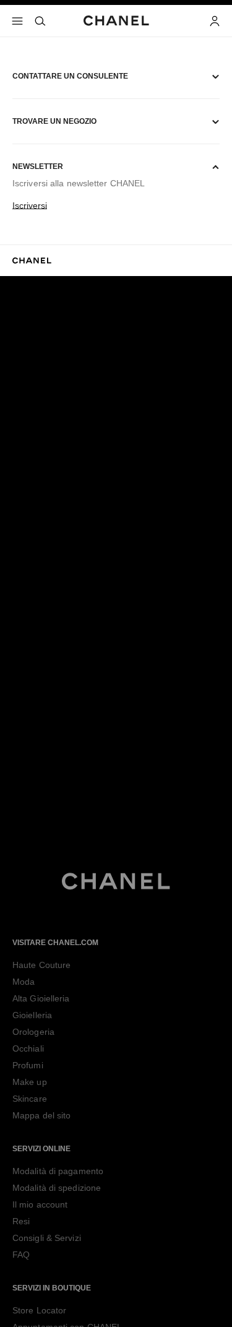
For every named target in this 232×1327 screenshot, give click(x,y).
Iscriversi (29, 205)
